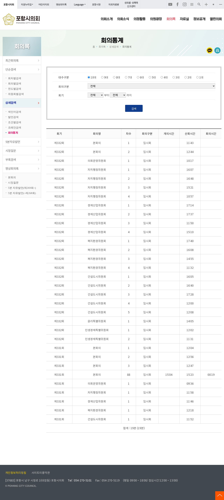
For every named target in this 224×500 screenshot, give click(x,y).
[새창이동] (170, 4)
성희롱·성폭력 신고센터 (131, 4)
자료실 (184, 19)
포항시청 (96, 4)
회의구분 (63, 86)
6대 (142, 77)
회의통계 (13, 132)
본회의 (12, 177)
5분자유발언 (12, 142)
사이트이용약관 (40, 472)
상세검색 (10, 103)
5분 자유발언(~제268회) (22, 193)
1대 (201, 77)
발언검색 (13, 117)
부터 (106, 95)
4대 (166, 77)
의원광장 (156, 19)
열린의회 (216, 19)
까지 (129, 95)
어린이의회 (43, 4)
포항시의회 (9, 4)
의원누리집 (26, 4)
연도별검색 (14, 88)
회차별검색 (14, 78)
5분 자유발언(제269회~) (22, 187)
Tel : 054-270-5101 (80, 480)
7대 (130, 77)
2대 (189, 77)
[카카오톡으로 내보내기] (209, 50)
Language (79, 4)
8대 (118, 77)
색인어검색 (14, 111)
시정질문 (10, 151)
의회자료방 (113, 4)
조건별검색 (14, 122)
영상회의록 (61, 4)
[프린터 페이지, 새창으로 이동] (217, 50)
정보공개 (199, 19)
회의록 (170, 19)
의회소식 (123, 19)
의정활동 (139, 19)
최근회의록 (12, 60)
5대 (154, 77)
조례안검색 (14, 127)
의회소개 (107, 19)
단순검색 (10, 69)
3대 (178, 77)
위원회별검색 (16, 93)
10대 (93, 77)
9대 (106, 77)
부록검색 (10, 159)
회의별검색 (14, 83)
